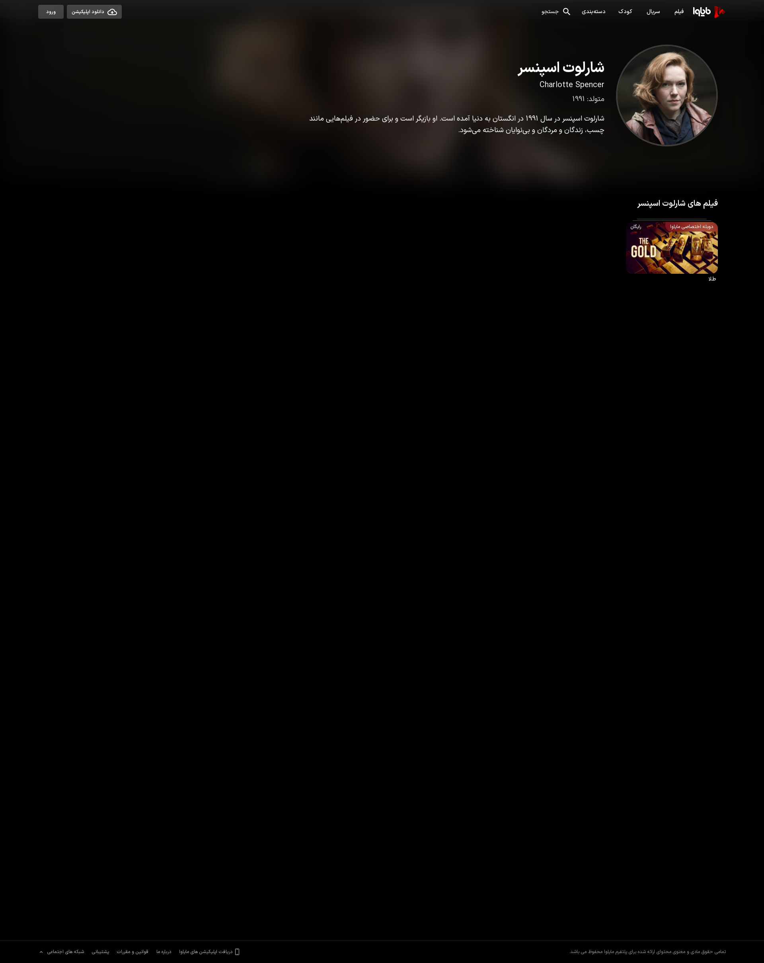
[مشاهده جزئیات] (637, 233)
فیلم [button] (679, 12)
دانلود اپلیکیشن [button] (88, 12)
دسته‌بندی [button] (594, 12)
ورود (51, 12)
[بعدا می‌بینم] (706, 233)
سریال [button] (653, 12)
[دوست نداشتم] (678, 233)
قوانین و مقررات (132, 952)
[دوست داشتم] (694, 233)
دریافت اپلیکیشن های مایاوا (205, 952)
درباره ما (163, 952)
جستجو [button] (550, 12)
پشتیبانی (100, 952)
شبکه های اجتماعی (65, 951)
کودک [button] (625, 12)
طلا (709, 248)
